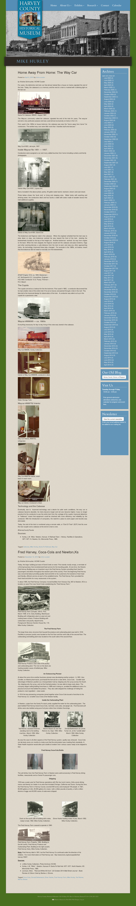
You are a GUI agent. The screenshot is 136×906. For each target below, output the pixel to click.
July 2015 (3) (108, 329)
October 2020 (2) (110, 184)
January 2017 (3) (110, 287)
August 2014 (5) (109, 355)
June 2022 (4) (109, 144)
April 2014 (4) (108, 365)
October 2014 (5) (110, 350)
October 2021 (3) (110, 160)
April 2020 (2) (108, 198)
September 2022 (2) (111, 139)
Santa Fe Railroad (45, 547)
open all (105, 76)
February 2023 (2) (110, 129)
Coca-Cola (26, 877)
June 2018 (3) (109, 247)
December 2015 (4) (111, 317)
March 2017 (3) (109, 282)
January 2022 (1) (110, 153)
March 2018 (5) (109, 254)
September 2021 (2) (111, 162)
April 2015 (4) (108, 336)
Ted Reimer (79, 877)
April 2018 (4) (108, 252)
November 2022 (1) (111, 134)
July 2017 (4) (108, 273)
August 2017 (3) (109, 271)
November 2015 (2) (111, 320)
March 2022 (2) (109, 151)
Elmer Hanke (49, 877)
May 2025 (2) (108, 82)
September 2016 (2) (111, 296)
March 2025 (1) (109, 87)
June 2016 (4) (109, 303)
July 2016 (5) (108, 301)
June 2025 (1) (109, 80)
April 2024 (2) (108, 106)
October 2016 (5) (110, 294)
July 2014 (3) (108, 357)
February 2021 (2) (110, 179)
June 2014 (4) (109, 360)
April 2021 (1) (108, 174)
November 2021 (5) (111, 158)
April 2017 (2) (108, 280)
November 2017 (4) (111, 263)
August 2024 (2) (109, 99)
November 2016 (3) (111, 292)
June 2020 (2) (109, 193)
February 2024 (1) (110, 111)
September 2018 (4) (111, 240)
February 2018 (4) (110, 256)
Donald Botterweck (37, 877)
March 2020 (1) (109, 200)
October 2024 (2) (110, 94)
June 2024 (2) (109, 101)
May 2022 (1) (108, 146)
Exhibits (78, 5)
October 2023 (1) (110, 115)
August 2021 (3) (109, 165)
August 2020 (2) (109, 188)
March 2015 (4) (109, 339)
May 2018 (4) (108, 249)
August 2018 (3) (109, 242)
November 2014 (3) (111, 348)
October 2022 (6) (110, 137)
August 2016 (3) (109, 299)
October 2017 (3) (110, 266)
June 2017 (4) (109, 275)
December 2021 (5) (111, 155)
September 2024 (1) (111, 97)
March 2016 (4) (109, 310)
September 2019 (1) (111, 214)
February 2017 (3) (110, 285)
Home (54, 5)
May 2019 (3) (108, 224)
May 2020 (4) (108, 195)
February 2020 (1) (110, 202)
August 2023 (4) (109, 120)
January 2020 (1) (110, 205)
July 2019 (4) (108, 219)
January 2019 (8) (110, 233)
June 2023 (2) (109, 125)
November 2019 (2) (111, 209)
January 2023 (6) (110, 132)
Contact (105, 5)
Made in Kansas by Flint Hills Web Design (67, 899)
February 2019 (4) (110, 231)
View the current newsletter (113, 419)
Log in (82, 899)
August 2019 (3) (109, 217)
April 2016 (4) (108, 308)
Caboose (26, 547)
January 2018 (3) (110, 259)
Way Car (54, 547)
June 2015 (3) (109, 332)
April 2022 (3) (108, 148)
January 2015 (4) (110, 343)
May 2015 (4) (108, 334)
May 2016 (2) (108, 306)
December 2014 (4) (111, 346)
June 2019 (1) (109, 221)
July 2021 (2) (108, 167)
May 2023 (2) (108, 127)
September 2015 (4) (111, 325)
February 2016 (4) (110, 313)
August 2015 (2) (109, 327)
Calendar (116, 5)
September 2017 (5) (111, 268)
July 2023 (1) (108, 122)
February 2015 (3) (110, 341)
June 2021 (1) (109, 169)
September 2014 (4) (111, 353)
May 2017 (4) (108, 278)
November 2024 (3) (111, 92)
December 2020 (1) (111, 181)
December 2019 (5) (111, 207)
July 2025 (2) (108, 78)
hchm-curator (40, 77)
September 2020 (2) (111, 186)
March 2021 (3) (109, 177)
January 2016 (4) (110, 315)
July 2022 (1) (108, 141)
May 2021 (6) (108, 172)
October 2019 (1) (110, 212)
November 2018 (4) (111, 235)
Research (92, 5)
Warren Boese (22, 879)
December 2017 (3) (111, 261)
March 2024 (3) (109, 108)
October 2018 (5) (110, 238)
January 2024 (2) (110, 113)
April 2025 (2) (108, 85)
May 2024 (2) (108, 104)
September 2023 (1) (111, 118)
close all (111, 76)
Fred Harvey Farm (60, 877)
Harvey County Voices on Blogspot (114, 377)
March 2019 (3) (109, 228)
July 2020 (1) (108, 191)
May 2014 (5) (108, 362)
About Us (65, 5)
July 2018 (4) (108, 245)
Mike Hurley (34, 547)
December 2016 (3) (111, 289)
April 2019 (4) (108, 226)
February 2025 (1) (110, 90)
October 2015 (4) (110, 322)
